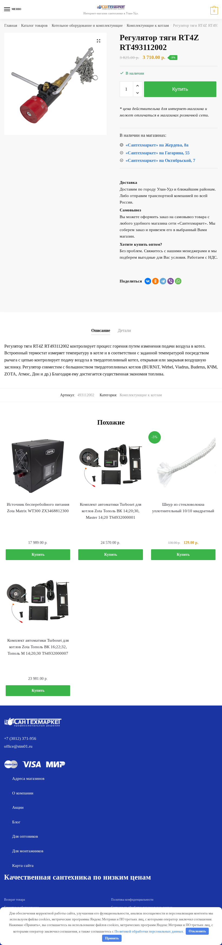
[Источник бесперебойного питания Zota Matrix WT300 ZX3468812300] (38, 466)
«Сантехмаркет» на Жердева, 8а (157, 145)
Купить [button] (38, 555)
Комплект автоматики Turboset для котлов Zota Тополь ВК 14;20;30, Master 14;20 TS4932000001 (110, 511)
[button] (98, 40)
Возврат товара (14, 899)
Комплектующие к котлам (148, 26)
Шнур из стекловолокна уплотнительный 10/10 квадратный (183, 507)
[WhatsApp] (178, 281)
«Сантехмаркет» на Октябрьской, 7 (160, 160)
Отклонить (197, 931)
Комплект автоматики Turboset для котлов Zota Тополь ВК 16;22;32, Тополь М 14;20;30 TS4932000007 (38, 647)
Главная (10, 26)
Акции (18, 807)
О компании (22, 793)
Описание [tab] (100, 330)
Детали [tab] (124, 330)
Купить (180, 89)
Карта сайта (23, 865)
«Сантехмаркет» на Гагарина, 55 (158, 153)
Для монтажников (27, 851)
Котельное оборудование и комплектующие (87, 26)
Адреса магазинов (28, 778)
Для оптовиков (25, 836)
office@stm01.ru (18, 746)
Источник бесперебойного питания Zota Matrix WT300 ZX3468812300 (38, 507)
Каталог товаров (34, 26)
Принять (112, 938)
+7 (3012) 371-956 (20, 738)
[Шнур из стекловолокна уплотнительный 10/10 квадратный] (183, 466)
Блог (16, 822)
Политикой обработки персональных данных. (149, 931)
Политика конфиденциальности (132, 899)
